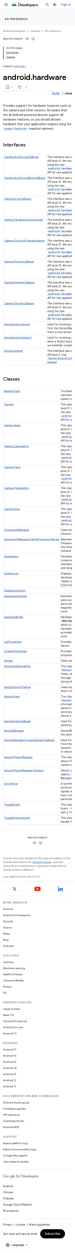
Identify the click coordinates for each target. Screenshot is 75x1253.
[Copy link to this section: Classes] (24, 379)
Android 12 (9, 1080)
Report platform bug (15, 1143)
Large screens (11, 1009)
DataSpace (11, 556)
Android (8, 909)
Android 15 (9, 1062)
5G (5, 992)
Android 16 (10, 1055)
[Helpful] (27, 39)
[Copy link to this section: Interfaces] (29, 145)
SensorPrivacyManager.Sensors (23, 770)
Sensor (8, 660)
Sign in (65, 4)
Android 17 (9, 1049)
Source (7, 927)
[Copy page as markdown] (20, 87)
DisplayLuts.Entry (15, 590)
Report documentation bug (19, 1149)
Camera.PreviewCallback (19, 282)
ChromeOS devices (15, 1021)
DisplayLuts (11, 573)
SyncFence (11, 783)
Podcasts (8, 946)
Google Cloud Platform (17, 1204)
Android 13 (9, 1074)
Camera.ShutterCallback (19, 303)
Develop (35, 31)
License (20, 1224)
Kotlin (56, 93)
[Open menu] (6, 4)
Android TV (10, 1033)
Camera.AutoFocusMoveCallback (25, 178)
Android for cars (13, 1027)
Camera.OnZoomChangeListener (24, 240)
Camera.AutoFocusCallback (21, 157)
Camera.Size (12, 509)
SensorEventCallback (17, 721)
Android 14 (10, 1068)
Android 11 (9, 1086)
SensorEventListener (17, 324)
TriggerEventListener (17, 818)
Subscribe (52, 1234)
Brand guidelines (39, 1224)
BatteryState (12, 391)
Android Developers (14, 31)
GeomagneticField (15, 596)
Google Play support (15, 1155)
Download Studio (13, 1121)
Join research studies (16, 1161)
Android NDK (11, 1127)
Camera (9, 404)
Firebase (8, 1198)
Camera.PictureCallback (19, 261)
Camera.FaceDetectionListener (23, 220)
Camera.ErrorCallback (17, 199)
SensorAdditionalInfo (17, 666)
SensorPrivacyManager (18, 757)
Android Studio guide (16, 1102)
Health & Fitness (12, 974)
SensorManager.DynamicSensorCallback (29, 740)
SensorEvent (12, 696)
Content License (41, 862)
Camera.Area (12, 425)
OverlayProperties (15, 651)
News (6, 933)
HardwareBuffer (13, 617)
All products (10, 1211)
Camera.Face (12, 467)
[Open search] (47, 4)
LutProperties (12, 642)
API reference (16, 19)
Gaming (8, 962)
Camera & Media (13, 980)
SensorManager (14, 730)
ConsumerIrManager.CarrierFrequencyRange (31, 539)
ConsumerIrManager (16, 530)
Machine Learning (14, 968)
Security (8, 921)
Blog (5, 939)
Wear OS (8, 1015)
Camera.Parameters (16, 488)
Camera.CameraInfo (16, 446)
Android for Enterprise (16, 915)
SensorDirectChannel (17, 687)
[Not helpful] (33, 39)
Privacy (7, 986)
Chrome (8, 1192)
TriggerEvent (12, 804)
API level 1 (20, 66)
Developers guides (14, 1108)
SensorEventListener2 (18, 337)
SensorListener (13, 351)
